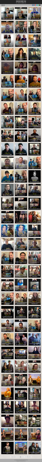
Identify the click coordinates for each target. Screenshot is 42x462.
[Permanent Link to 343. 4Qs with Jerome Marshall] (34, 434)
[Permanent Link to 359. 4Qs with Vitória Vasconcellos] (21, 366)
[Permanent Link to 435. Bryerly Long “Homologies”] (7, 27)
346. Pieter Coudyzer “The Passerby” (34, 425)
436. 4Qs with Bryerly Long (34, 18)
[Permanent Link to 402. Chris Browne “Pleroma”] (7, 176)
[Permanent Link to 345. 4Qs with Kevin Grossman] (7, 434)
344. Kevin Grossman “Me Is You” (21, 439)
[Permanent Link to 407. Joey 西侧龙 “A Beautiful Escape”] (21, 149)
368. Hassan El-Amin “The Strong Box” (21, 330)
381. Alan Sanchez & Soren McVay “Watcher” (7, 276)
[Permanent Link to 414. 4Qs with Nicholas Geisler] (7, 122)
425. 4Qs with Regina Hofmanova (21, 72)
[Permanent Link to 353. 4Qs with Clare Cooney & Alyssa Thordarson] (21, 394)
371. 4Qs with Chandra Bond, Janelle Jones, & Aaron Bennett (21, 317)
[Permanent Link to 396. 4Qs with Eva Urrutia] (7, 203)
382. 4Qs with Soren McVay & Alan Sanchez (35, 262)
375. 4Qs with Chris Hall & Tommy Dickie (7, 303)
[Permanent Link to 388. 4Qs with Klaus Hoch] (34, 231)
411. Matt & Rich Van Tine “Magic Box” (7, 140)
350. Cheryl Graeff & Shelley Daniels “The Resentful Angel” (21, 412)
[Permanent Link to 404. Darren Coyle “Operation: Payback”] (21, 163)
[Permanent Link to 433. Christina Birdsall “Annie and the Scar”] (34, 27)
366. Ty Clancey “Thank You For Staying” (7, 344)
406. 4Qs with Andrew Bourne (34, 154)
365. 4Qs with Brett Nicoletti (21, 344)
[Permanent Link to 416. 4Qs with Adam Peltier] (21, 108)
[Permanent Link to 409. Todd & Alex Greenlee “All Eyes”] (34, 136)
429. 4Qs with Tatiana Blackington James (7, 59)
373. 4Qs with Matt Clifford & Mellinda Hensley (34, 303)
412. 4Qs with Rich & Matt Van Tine (34, 127)
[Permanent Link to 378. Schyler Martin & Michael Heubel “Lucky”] (7, 285)
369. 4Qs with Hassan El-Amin (7, 330)
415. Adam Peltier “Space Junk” (34, 113)
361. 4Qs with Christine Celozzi (34, 358)
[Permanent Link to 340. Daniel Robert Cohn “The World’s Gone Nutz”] (34, 448)
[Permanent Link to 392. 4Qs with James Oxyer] (21, 217)
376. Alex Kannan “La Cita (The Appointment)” (34, 290)
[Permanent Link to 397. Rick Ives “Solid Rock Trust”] (34, 190)
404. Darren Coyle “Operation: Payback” (21, 167)
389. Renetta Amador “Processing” (21, 235)
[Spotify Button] (38, 5)
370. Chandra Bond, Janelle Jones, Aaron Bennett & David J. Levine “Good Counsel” (34, 316)
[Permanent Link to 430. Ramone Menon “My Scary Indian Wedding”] (34, 40)
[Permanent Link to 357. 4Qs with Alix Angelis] (7, 380)
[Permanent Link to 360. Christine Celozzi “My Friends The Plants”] (7, 366)
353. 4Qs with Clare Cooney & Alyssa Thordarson (21, 398)
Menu (4, 5)
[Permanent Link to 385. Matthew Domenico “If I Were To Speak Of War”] (34, 244)
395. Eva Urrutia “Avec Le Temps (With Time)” (21, 208)
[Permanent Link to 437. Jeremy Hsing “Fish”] (21, 13)
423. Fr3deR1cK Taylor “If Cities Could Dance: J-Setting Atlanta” (7, 86)
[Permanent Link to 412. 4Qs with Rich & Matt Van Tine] (34, 122)
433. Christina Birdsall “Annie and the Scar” (34, 32)
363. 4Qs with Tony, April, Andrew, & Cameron (7, 358)
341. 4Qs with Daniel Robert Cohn (21, 453)
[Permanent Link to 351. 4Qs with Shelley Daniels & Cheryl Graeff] (7, 407)
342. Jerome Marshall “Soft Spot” (7, 453)
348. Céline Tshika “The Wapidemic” (7, 425)
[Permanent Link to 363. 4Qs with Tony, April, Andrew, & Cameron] (7, 353)
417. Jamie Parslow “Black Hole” (7, 113)
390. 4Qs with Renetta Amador (7, 235)
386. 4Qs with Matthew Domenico (21, 249)
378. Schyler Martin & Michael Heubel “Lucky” (7, 290)
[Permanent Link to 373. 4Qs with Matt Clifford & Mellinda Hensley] (34, 298)
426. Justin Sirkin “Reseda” (7, 72)
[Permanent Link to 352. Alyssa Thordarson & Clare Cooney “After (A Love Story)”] (34, 394)
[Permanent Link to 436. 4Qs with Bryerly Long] (34, 13)
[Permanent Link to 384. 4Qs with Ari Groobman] (7, 258)
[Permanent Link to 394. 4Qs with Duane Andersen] (34, 203)
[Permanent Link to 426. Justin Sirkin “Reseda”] (7, 68)
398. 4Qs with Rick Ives (21, 195)
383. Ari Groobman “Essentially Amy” (20, 262)
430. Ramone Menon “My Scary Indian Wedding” (34, 45)
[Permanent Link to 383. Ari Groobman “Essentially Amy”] (21, 258)
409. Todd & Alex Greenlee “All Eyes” (34, 140)
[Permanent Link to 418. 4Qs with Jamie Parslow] (34, 95)
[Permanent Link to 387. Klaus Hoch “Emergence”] (7, 244)
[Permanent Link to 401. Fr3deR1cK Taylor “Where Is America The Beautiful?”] (21, 176)
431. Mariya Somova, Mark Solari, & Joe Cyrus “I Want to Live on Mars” (21, 44)
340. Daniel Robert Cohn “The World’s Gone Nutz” (34, 453)
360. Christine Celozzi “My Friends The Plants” (7, 371)
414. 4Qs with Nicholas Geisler (7, 127)
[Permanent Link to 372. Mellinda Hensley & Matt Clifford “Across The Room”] (7, 312)
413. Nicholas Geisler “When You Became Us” (21, 127)
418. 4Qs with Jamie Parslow (34, 100)
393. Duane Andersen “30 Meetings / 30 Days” (7, 222)
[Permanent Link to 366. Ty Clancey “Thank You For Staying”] (7, 339)
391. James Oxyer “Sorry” (34, 222)
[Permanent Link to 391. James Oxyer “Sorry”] (34, 217)
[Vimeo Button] (37, 5)
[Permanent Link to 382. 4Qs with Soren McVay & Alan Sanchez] (34, 258)
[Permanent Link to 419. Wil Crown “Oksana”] (21, 95)
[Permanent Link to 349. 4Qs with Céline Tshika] (34, 407)
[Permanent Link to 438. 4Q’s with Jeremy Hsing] (7, 13)
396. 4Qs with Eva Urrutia (7, 208)
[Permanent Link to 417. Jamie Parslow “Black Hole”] (7, 108)
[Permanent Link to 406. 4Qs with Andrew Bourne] (34, 149)
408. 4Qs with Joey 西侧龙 (7, 154)
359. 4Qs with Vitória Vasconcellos (21, 371)
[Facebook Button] (32, 5)
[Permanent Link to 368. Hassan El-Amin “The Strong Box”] (21, 326)
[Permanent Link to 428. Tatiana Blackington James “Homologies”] (21, 54)
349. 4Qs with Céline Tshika (34, 412)
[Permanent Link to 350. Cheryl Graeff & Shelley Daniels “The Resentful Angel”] (21, 407)
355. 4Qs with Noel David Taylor (34, 385)
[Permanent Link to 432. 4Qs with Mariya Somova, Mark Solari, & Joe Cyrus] (7, 40)
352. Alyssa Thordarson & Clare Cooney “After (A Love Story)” (34, 398)
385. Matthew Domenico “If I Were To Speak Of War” (35, 249)
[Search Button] (39, 5)
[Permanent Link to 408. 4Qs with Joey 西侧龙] (7, 149)
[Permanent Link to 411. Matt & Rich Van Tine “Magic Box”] (7, 136)
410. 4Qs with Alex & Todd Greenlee (20, 140)
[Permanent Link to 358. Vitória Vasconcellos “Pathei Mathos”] (34, 366)
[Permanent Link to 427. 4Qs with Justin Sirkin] (34, 54)
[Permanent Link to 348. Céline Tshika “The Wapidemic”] (7, 421)
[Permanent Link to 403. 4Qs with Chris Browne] (34, 163)
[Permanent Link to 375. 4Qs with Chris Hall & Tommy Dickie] (7, 298)
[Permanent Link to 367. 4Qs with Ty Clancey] (34, 326)
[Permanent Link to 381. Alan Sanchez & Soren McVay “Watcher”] (7, 271)
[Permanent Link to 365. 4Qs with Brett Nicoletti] (21, 339)
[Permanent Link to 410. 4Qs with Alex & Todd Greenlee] (21, 136)
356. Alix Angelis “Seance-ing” (21, 385)
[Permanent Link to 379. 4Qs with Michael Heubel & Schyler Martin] (34, 271)
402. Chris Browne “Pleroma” (7, 181)
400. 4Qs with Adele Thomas (35, 181)
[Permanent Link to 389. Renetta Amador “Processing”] (21, 231)
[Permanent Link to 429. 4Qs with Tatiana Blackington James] (7, 54)
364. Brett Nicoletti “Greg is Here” (34, 344)
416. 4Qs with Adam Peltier (21, 113)
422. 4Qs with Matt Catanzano (21, 86)
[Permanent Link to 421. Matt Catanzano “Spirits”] (34, 81)
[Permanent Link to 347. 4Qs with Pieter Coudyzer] (21, 421)
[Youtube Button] (35, 5)
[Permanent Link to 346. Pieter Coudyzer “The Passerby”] (34, 421)
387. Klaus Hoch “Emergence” (7, 249)
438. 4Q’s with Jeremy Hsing (7, 18)
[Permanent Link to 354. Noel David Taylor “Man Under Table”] (7, 394)
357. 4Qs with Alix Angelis (7, 385)
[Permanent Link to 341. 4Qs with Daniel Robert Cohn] (21, 448)
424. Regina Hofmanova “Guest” (34, 72)
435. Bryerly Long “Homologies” (7, 32)
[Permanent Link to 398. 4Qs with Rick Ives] (21, 190)
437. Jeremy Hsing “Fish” (21, 18)
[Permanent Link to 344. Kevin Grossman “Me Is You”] (21, 434)
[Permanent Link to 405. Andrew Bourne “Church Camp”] (7, 163)
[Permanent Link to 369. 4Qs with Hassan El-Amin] (7, 326)
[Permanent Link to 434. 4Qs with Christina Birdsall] (21, 27)
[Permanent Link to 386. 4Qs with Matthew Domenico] (21, 244)
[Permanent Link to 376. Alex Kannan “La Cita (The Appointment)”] (34, 285)
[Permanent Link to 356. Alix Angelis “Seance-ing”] (21, 380)
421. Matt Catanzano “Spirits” (34, 86)
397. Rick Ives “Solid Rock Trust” (34, 195)
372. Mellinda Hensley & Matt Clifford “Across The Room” (7, 317)
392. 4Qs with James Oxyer (21, 222)
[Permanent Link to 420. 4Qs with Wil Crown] (7, 95)
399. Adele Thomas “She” (7, 195)
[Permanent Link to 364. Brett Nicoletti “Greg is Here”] (34, 339)
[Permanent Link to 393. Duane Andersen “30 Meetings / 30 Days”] (7, 217)
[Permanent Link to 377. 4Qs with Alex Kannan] (21, 285)
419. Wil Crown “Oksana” (21, 100)
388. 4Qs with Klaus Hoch (34, 235)
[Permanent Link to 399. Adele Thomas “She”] (7, 190)
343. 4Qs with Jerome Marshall (34, 439)
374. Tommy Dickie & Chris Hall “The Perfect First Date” (21, 303)
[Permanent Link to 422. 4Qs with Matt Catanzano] (21, 81)
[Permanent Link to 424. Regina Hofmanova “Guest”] (34, 68)
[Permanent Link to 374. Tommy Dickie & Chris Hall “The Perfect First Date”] (21, 298)
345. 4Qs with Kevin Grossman (7, 439)
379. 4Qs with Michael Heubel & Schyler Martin (34, 276)
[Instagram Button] (34, 5)
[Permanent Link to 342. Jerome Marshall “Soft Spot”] (7, 448)
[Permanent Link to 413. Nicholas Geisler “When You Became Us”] (21, 122)
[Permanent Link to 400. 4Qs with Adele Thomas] (34, 176)
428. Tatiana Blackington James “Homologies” (21, 59)
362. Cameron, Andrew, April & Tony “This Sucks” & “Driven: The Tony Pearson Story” (21, 357)
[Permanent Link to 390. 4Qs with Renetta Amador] (7, 231)
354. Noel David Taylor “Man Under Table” (7, 398)
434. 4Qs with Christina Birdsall (21, 32)
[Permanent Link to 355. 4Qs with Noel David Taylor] (34, 380)
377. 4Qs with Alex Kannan (21, 290)
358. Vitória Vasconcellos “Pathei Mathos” (34, 371)
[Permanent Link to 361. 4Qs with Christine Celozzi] (34, 353)
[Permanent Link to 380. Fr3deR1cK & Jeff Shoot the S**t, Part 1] (21, 271)
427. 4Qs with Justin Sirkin (34, 59)
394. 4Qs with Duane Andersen (34, 208)
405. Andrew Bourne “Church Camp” (7, 167)
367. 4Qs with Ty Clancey (34, 330)
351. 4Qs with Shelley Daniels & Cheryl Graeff (7, 412)
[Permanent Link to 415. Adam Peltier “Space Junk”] (34, 108)
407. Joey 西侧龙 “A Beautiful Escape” (21, 154)
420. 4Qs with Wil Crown (7, 100)
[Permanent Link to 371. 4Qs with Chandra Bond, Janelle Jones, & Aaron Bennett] (21, 312)
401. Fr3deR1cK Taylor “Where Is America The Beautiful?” (21, 181)
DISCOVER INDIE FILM (21, 1)
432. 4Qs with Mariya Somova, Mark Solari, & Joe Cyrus (7, 45)
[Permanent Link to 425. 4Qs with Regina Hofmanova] (21, 68)
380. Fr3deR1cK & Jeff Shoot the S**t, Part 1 (20, 276)
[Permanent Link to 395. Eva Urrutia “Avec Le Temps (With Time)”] (21, 203)
